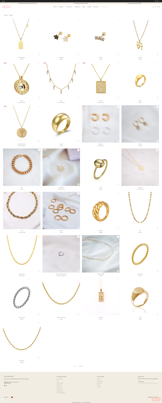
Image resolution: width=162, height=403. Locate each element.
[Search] (153, 6)
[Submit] (156, 381)
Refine (11, 15)
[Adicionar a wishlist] (39, 20)
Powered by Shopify (153, 397)
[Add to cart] (39, 54)
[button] (75, 366)
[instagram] (2, 1)
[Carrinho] (159, 6)
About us (98, 379)
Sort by (6, 15)
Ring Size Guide (59, 379)
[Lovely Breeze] (6, 6)
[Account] (155, 6)
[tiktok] (4, 1)
